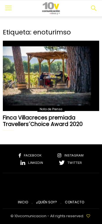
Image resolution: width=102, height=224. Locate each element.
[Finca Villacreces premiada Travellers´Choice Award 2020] (51, 76)
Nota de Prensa (51, 109)
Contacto (74, 202)
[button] (94, 8)
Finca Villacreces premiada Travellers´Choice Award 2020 (43, 121)
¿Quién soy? (46, 202)
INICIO (23, 202)
